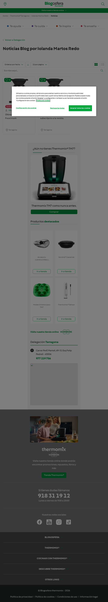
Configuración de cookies (26, 108)
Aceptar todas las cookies (80, 108)
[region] (54, 101)
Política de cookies (43, 100)
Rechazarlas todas (57, 108)
